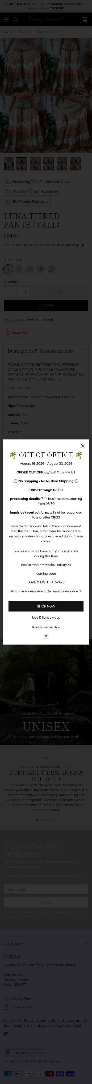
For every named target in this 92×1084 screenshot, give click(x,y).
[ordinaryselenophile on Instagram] (46, 636)
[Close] (82, 445)
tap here (49, 531)
